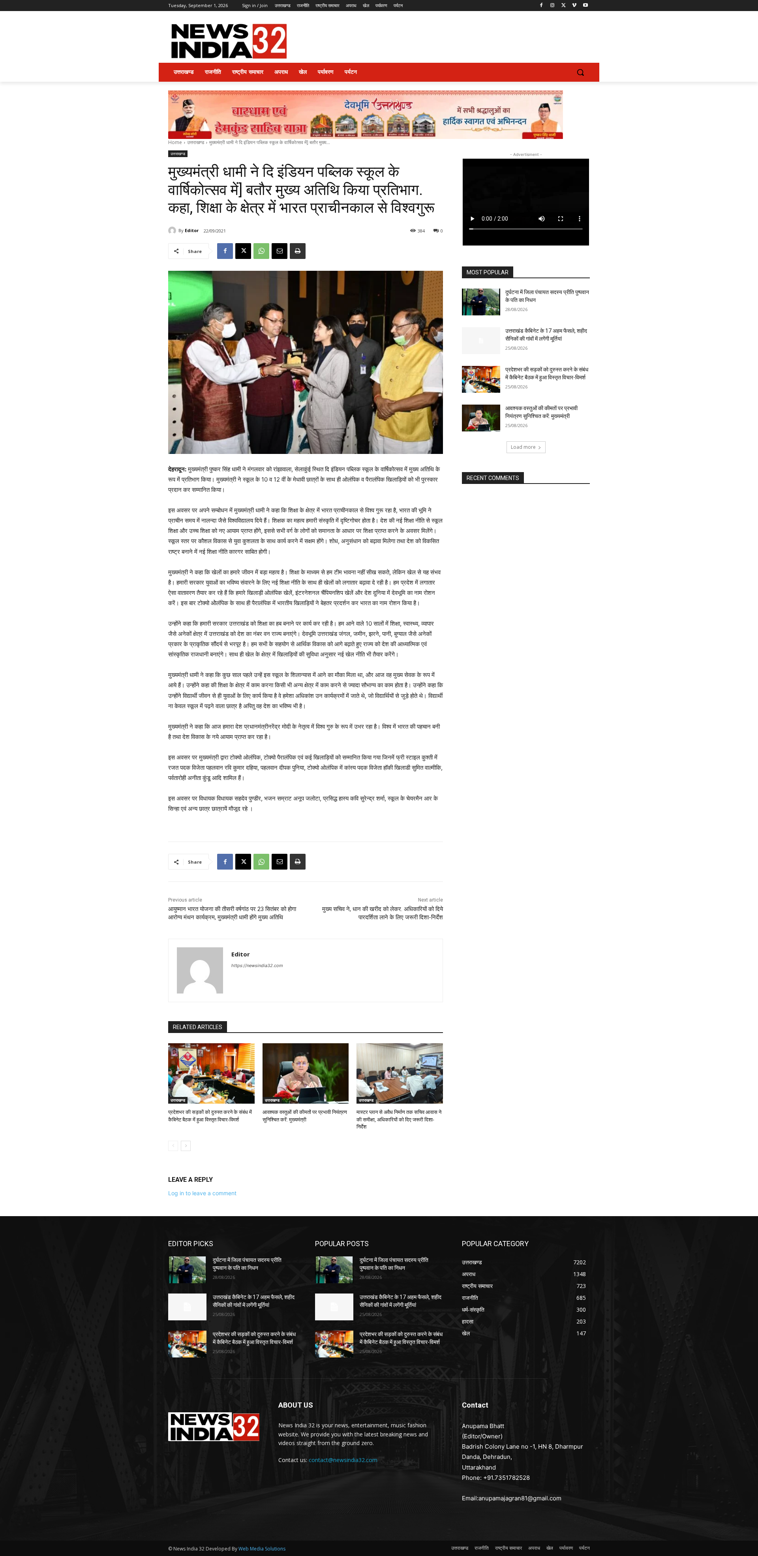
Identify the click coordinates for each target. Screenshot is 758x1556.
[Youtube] (585, 5)
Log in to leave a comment (202, 1193)
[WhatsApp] (261, 251)
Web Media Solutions (261, 1548)
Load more (523, 447)
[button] (580, 72)
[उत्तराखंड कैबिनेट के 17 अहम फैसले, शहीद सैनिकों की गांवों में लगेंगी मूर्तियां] (481, 340)
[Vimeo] (574, 5)
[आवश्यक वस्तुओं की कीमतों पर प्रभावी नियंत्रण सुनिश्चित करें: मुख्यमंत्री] (306, 1073)
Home (175, 142)
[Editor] (173, 230)
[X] (563, 5)
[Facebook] (541, 5)
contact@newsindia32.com (343, 1460)
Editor (192, 230)
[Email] (279, 251)
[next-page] (186, 1146)
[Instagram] (552, 5)
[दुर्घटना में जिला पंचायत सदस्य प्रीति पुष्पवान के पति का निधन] (481, 302)
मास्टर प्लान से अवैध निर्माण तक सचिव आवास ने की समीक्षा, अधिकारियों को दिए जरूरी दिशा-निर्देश (398, 1119)
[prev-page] (173, 1146)
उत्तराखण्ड (195, 142)
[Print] (298, 251)
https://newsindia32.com (257, 965)
